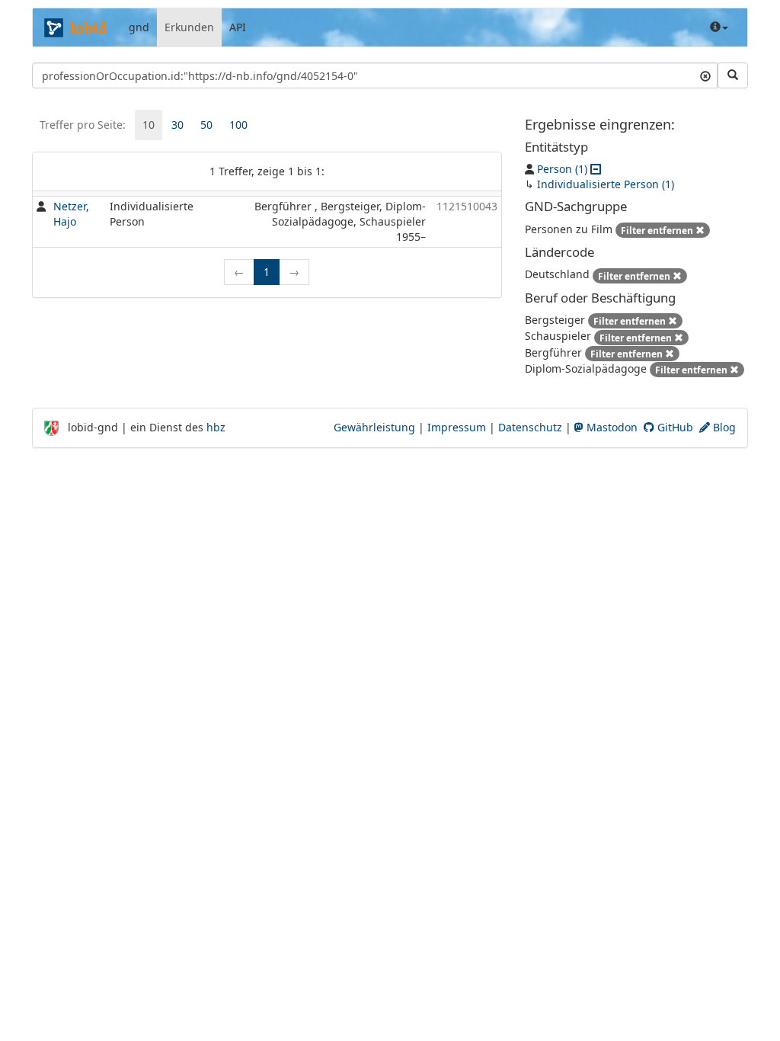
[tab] (148, 125)
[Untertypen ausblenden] (595, 169)
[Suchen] (733, 75)
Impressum (456, 427)
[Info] (719, 27)
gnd (139, 27)
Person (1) (562, 169)
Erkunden (189, 27)
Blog (723, 427)
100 (238, 124)
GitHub (673, 427)
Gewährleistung (374, 427)
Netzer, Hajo (71, 214)
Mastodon (610, 427)
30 (177, 124)
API (237, 27)
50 (206, 124)
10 (148, 124)
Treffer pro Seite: (83, 124)
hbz (215, 427)
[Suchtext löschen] (705, 75)
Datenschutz (530, 427)
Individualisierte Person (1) (605, 184)
